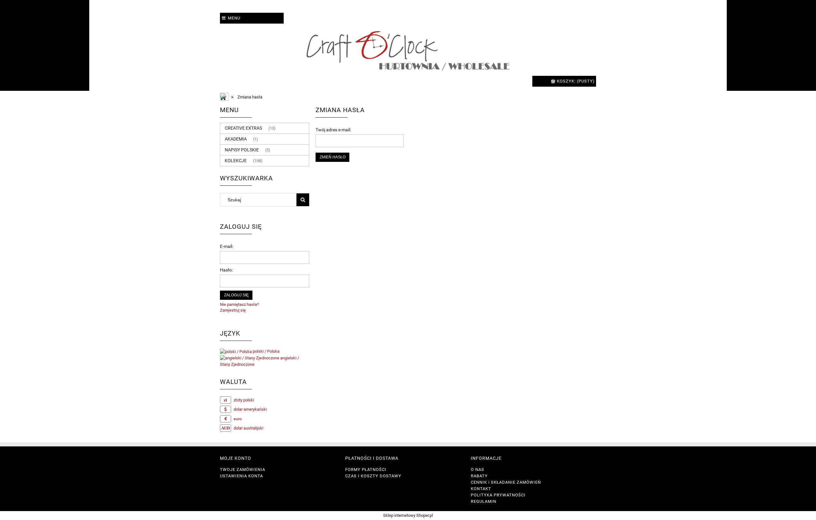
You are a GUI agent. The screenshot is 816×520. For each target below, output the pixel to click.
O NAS (477, 469)
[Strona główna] (408, 50)
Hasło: (226, 269)
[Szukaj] (302, 199)
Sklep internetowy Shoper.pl (408, 515)
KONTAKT (481, 488)
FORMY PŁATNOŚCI (365, 469)
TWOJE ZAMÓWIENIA (242, 469)
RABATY (479, 475)
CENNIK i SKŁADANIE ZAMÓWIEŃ (506, 482)
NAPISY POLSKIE (242, 149)
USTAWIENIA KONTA (241, 475)
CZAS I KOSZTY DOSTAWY (373, 475)
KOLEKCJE (236, 160)
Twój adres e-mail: (333, 129)
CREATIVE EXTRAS (243, 128)
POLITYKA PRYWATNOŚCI (498, 495)
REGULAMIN (483, 501)
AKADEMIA (236, 138)
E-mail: (226, 246)
